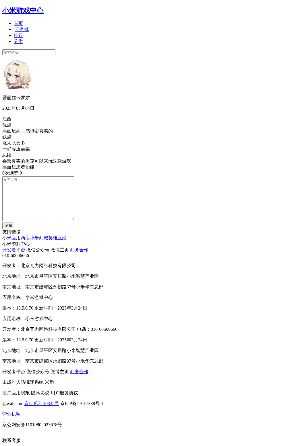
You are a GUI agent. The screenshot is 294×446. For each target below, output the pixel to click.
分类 (18, 41)
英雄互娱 (57, 237)
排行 (18, 35)
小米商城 (39, 237)
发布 (8, 225)
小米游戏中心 (23, 10)
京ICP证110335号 (41, 403)
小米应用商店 (16, 237)
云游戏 (22, 29)
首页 (18, 23)
